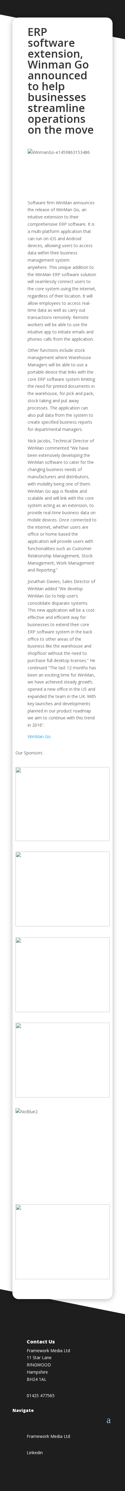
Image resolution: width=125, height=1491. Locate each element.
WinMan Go (39, 736)
